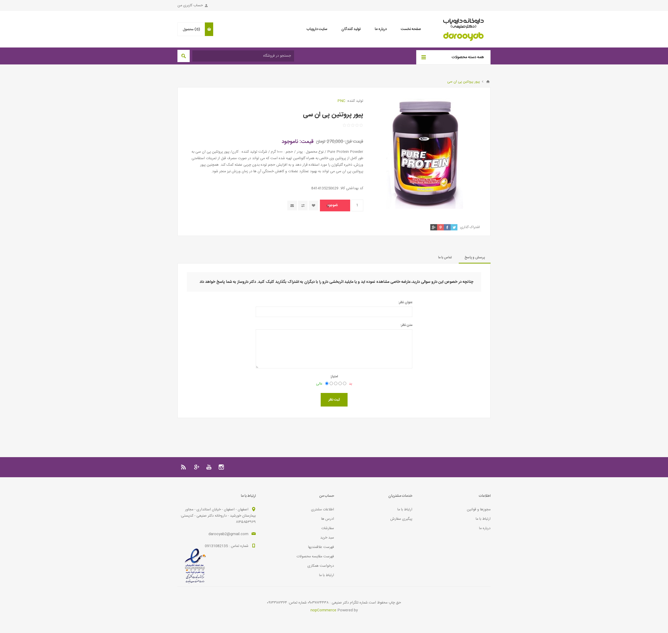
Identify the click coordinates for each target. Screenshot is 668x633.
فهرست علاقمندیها (321, 547)
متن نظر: (406, 325)
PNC (341, 101)
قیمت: (307, 141)
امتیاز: (334, 376)
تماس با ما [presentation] (445, 257)
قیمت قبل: (353, 141)
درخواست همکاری (320, 566)
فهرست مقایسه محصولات (315, 556)
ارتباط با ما (483, 519)
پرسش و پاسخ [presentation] (474, 257)
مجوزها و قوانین (479, 509)
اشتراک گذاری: (470, 227)
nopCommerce (323, 610)
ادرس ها (327, 519)
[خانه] (488, 81)
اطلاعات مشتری (322, 509)
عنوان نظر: (405, 302)
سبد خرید (327, 538)
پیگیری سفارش (401, 519)
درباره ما (485, 528)
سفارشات (327, 528)
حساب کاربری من (190, 5)
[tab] (475, 258)
